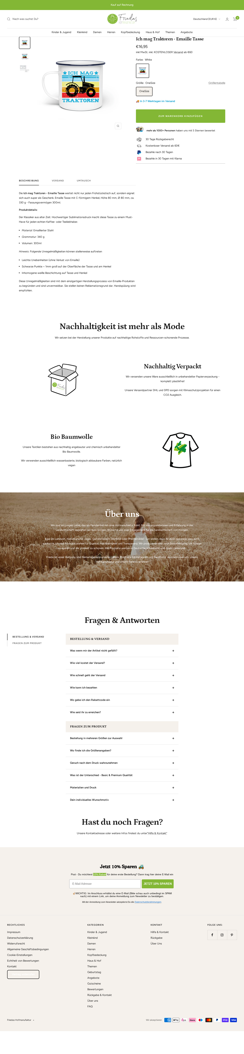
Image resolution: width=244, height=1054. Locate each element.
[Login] (227, 19)
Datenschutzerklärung (20, 937)
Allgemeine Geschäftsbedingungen (28, 949)
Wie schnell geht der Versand (87, 675)
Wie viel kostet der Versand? (87, 663)
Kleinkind (82, 32)
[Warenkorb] (235, 19)
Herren (111, 32)
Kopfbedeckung (130, 32)
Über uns (92, 1000)
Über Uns (156, 943)
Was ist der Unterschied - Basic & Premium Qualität (101, 775)
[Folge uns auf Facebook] (212, 935)
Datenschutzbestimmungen (148, 902)
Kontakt (12, 966)
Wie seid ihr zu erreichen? (85, 712)
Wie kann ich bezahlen (83, 687)
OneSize (144, 91)
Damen (97, 32)
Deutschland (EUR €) (205, 19)
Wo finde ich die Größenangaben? (90, 750)
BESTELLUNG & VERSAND (28, 636)
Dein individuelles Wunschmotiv (89, 799)
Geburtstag (94, 972)
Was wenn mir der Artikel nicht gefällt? (93, 650)
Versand (178, 52)
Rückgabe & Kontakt (99, 995)
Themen (170, 32)
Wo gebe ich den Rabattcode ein (90, 700)
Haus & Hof (153, 32)
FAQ (90, 1006)
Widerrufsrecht (16, 943)
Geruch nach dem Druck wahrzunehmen (94, 762)
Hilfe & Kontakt (160, 932)
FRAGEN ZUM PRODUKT (27, 643)
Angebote (187, 32)
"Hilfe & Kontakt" (157, 833)
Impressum (13, 932)
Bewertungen (95, 989)
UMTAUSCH (84, 180)
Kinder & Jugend (61, 32)
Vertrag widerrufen (23, 974)
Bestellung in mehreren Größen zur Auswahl (96, 738)
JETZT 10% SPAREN (158, 883)
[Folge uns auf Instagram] (222, 935)
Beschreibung (29, 180)
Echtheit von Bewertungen (23, 960)
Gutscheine (94, 983)
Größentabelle (216, 83)
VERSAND (58, 180)
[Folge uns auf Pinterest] (232, 935)
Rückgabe (156, 937)
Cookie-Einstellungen (19, 955)
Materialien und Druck (83, 787)
